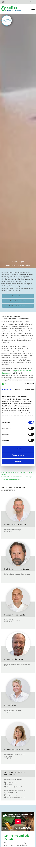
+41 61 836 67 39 (12, 785)
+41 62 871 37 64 (12, 795)
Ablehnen (18, 461)
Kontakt (17, 2)
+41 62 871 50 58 (12, 793)
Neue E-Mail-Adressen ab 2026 (6, 20)
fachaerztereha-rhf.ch (14, 787)
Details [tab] (17, 389)
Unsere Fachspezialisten (18, 301)
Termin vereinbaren (18, 296)
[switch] (31, 428)
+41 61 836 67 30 (12, 782)
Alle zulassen (18, 449)
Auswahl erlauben (18, 455)
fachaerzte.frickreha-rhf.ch (16, 797)
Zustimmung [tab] (6, 389)
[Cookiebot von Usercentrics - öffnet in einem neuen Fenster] (25, 384)
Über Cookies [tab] (29, 389)
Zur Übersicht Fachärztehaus (18, 306)
